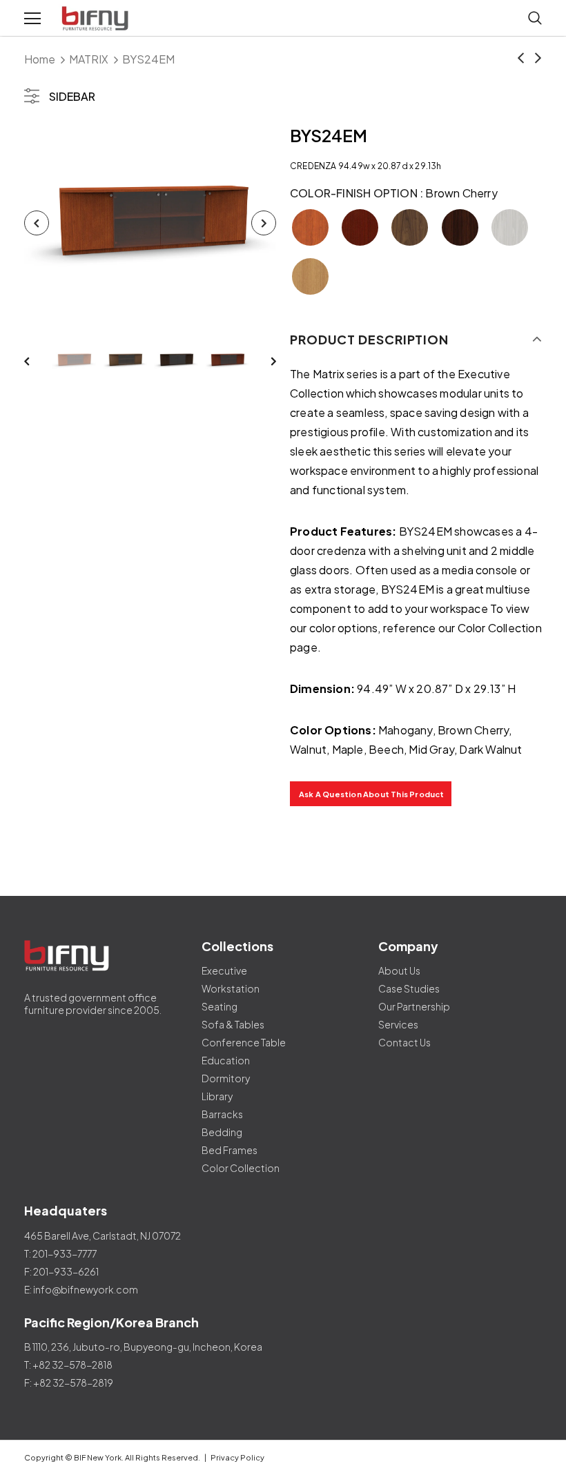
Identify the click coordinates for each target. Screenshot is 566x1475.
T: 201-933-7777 (60, 1253)
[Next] (263, 223)
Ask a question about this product (372, 794)
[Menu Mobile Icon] (32, 18)
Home (39, 59)
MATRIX (88, 59)
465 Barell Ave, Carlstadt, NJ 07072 (102, 1235)
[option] (150, 223)
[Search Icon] (535, 19)
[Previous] (36, 223)
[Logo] (97, 18)
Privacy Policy (237, 1457)
